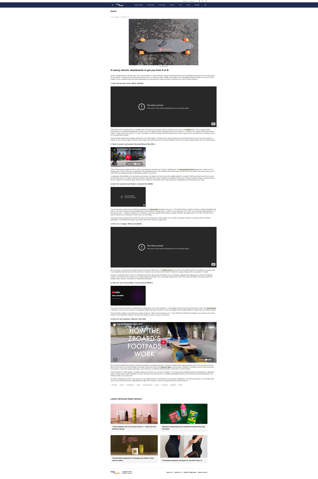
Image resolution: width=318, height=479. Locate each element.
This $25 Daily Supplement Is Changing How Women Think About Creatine (133, 459)
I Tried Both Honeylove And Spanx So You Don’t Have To (182, 460)
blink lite (122, 385)
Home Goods (139, 5)
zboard (180, 385)
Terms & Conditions (189, 472)
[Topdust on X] (202, 1)
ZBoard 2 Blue (165, 367)
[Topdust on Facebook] (199, 1)
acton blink (114, 385)
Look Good (150, 5)
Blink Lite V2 (167, 270)
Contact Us (192, 1)
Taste (188, 5)
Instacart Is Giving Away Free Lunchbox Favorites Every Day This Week (183, 428)
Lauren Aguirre (115, 17)
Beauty (172, 5)
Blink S (188, 130)
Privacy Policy (202, 472)
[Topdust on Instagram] (206, 1)
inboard (157, 385)
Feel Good (162, 5)
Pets (180, 5)
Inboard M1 (154, 209)
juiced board (164, 385)
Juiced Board (211, 308)
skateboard (173, 385)
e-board (138, 385)
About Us (185, 1)
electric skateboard (147, 385)
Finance (197, 5)
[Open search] (205, 5)
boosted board (130, 385)
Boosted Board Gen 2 (187, 169)
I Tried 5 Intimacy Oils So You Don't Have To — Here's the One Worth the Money (134, 428)
